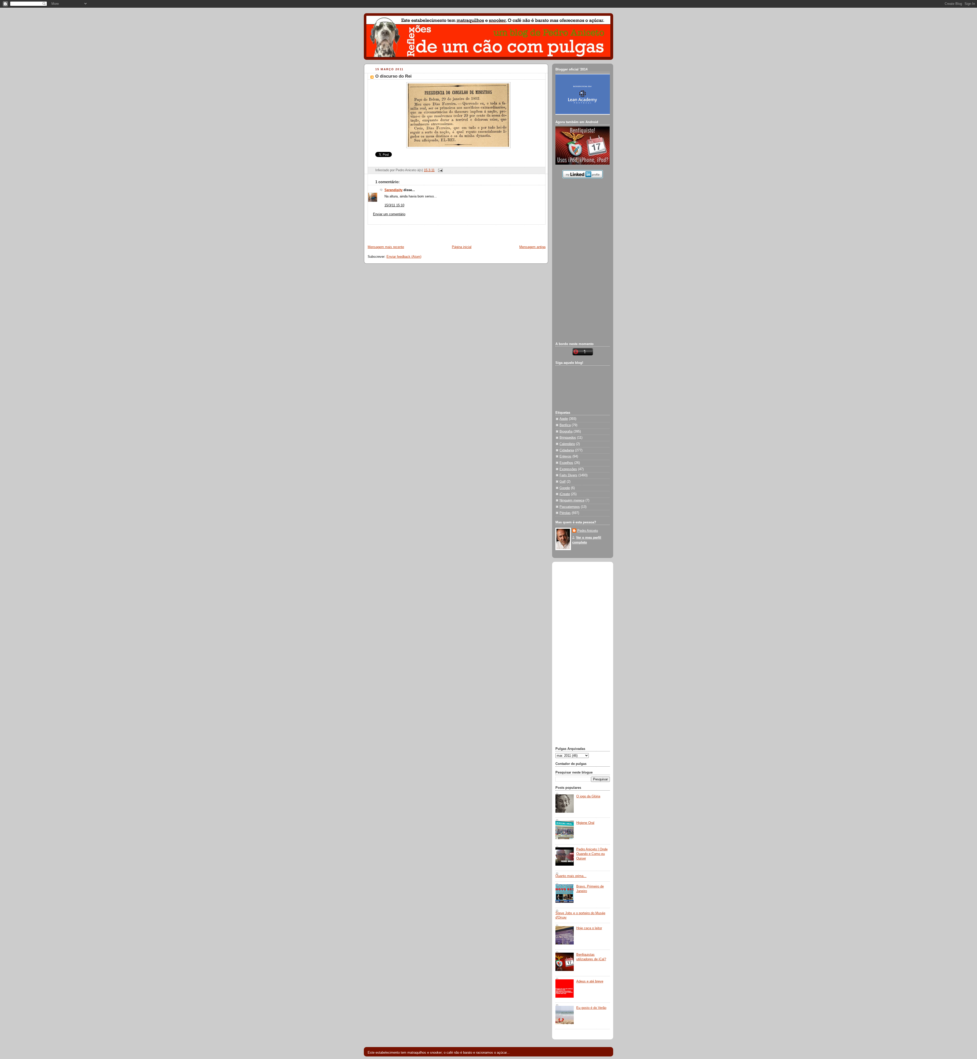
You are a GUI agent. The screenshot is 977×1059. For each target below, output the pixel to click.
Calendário (567, 444)
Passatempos (569, 507)
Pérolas (565, 513)
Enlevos (565, 456)
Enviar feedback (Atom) (403, 257)
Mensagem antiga (532, 247)
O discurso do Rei (393, 76)
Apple (563, 419)
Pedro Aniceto (587, 531)
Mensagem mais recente (386, 247)
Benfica (565, 425)
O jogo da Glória (588, 796)
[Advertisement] (423, 232)
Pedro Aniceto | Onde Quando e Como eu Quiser (592, 854)
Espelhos (566, 463)
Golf (562, 481)
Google (564, 488)
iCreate (564, 494)
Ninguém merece (571, 500)
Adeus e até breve (589, 981)
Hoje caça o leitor (589, 928)
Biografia (565, 431)
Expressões (568, 469)
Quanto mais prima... (570, 876)
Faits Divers (568, 475)
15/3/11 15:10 (394, 205)
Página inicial (461, 247)
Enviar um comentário (389, 214)
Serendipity (393, 190)
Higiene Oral (585, 823)
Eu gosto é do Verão (591, 1008)
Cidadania (566, 450)
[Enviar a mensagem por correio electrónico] (440, 170)
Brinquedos (567, 437)
